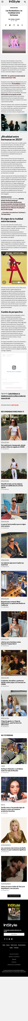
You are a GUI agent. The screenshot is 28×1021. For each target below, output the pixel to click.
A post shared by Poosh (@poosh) (14, 387)
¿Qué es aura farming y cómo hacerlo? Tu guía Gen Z (11, 643)
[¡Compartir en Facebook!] (5, 25)
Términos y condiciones (14, 956)
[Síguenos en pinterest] (11, 939)
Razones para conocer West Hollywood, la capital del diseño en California (13, 603)
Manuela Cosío (6, 448)
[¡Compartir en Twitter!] (10, 25)
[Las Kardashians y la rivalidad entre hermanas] (14, 41)
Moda (4, 945)
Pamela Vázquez (15, 19)
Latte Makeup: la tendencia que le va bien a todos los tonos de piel (13, 396)
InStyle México (6, 607)
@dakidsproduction (6, 197)
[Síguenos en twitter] (9, 939)
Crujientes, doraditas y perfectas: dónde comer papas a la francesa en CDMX (13, 682)
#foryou (3, 209)
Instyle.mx (14, 405)
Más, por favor (14, 896)
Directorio (14, 962)
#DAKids (21, 198)
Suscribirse (14, 934)
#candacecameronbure (7, 202)
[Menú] (2, 2)
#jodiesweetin (18, 202)
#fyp (23, 207)
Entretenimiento (6, 845)
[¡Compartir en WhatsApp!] (22, 25)
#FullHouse (9, 200)
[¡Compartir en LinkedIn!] (18, 25)
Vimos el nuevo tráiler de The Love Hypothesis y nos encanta (13, 887)
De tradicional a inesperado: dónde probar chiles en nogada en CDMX (13, 446)
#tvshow (3, 206)
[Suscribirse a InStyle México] (14, 911)
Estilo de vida (14, 7)
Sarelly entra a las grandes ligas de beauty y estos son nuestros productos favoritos (12, 809)
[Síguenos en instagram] (6, 939)
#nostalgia (16, 204)
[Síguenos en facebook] (4, 939)
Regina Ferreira (6, 566)
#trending (19, 207)
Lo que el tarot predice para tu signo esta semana (13, 525)
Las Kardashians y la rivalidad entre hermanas (14, 13)
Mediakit (14, 959)
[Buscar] (25, 2)
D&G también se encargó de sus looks (11, 94)
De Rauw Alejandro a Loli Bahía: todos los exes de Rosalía (12, 769)
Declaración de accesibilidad (14, 964)
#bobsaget (15, 200)
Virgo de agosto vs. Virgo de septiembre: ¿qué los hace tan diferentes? (11, 723)
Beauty (3, 804)
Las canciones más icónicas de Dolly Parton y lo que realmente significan (13, 849)
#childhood (22, 204)
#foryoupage (9, 209)
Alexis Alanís (5, 812)
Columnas (16, 947)
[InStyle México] (14, 1)
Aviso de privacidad (14, 954)
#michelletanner (21, 206)
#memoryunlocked (11, 206)
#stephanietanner (6, 207)
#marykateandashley (7, 204)
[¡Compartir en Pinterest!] (14, 25)
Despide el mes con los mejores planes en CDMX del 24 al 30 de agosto (12, 485)
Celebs (3, 766)
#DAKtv (3, 200)
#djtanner (13, 207)
